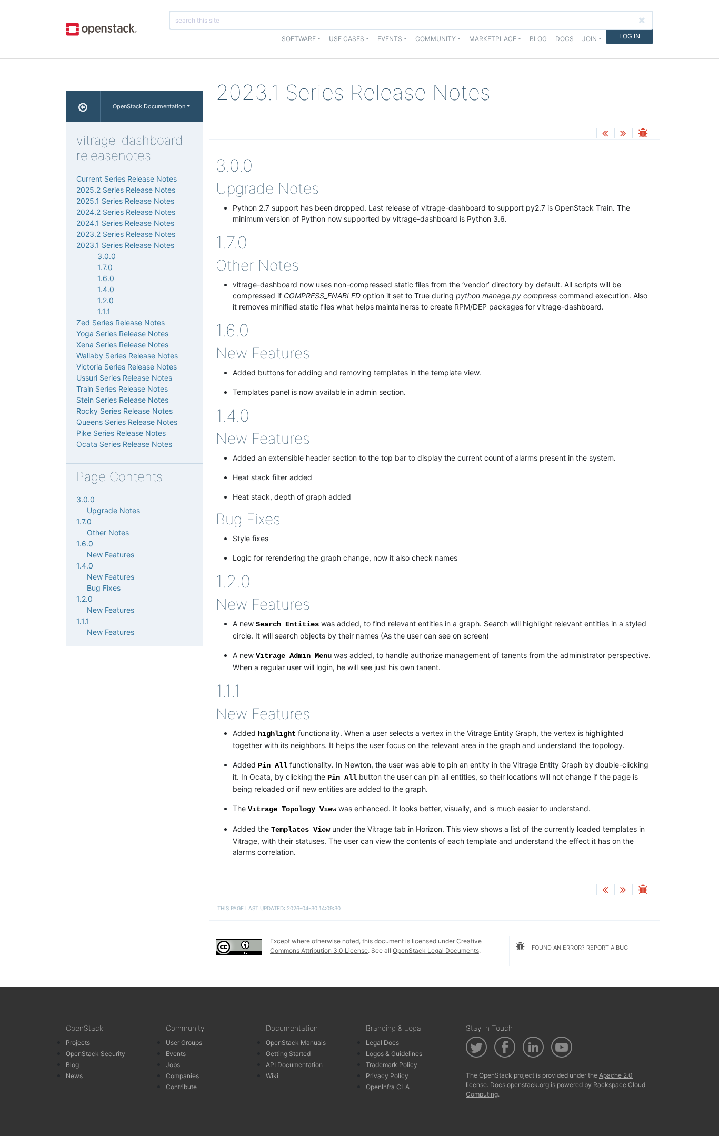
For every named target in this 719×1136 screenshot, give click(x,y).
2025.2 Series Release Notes (125, 189)
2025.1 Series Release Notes (125, 200)
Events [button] (389, 39)
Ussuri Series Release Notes (124, 377)
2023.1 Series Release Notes (125, 245)
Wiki (272, 1076)
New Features (110, 554)
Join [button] (589, 39)
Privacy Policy (387, 1076)
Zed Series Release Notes (120, 322)
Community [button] (435, 39)
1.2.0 (105, 300)
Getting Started (288, 1054)
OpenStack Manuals (296, 1043)
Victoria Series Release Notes (126, 366)
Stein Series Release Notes (122, 399)
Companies (182, 1076)
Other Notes (108, 532)
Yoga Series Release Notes (122, 333)
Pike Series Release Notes (121, 433)
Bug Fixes (104, 587)
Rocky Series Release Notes (124, 410)
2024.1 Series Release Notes (125, 222)
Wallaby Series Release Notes (127, 355)
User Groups (184, 1043)
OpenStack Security (95, 1054)
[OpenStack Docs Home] (83, 106)
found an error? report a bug (579, 947)
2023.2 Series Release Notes (125, 234)
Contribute (181, 1087)
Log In (629, 36)
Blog (538, 39)
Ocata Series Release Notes (124, 444)
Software (299, 39)
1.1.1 (104, 311)
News (74, 1076)
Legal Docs (382, 1043)
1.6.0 (105, 278)
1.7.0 (105, 267)
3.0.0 (106, 256)
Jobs (173, 1065)
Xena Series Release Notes (122, 344)
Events (176, 1054)
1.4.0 (105, 289)
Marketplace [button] (492, 39)
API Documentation (294, 1065)
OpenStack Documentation (149, 106)
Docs (564, 39)
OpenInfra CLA (388, 1087)
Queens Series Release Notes (126, 421)
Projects (78, 1043)
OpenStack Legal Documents (436, 950)
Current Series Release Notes (126, 178)
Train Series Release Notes (122, 388)
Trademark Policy (391, 1065)
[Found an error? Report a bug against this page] (642, 133)
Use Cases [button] (346, 39)
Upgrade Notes (113, 510)
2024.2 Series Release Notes (125, 211)
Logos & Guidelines (394, 1054)
